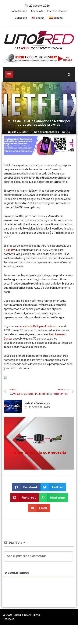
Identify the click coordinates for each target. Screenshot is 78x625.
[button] (8, 145)
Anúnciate (37, 11)
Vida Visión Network (37, 403)
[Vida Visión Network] (13, 406)
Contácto (21, 17)
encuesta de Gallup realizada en (36, 326)
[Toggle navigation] (9, 74)
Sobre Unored (19, 11)
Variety (10, 250)
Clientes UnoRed (57, 11)
